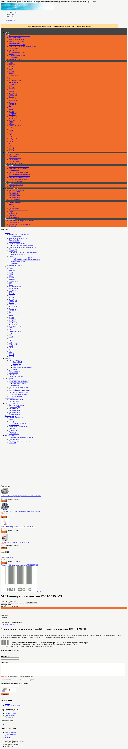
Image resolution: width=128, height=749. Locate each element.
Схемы (11, 54)
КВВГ (11, 90)
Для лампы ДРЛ (14, 192)
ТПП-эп (11, 147)
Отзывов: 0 (5, 623)
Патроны (12, 212)
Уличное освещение (15, 181)
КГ (10, 106)
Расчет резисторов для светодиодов (25, 252)
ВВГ (10, 77)
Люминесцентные (15, 158)
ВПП (10, 86)
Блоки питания (14, 217)
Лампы (7, 152)
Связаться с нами (10, 713)
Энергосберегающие (16, 163)
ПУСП (11, 142)
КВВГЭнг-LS (13, 100)
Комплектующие (10, 201)
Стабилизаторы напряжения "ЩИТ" (21, 220)
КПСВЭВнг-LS (14, 116)
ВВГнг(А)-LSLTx (15, 81)
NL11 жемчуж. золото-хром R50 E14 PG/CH (23, 565)
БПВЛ (11, 70)
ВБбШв (11, 72)
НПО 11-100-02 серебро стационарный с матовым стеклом (21, 496)
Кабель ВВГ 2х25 (7, 557)
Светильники (13, 48)
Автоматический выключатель (19, 36)
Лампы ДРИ (17, 364)
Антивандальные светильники (19, 174)
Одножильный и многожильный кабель (22, 46)
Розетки (11, 206)
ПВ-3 (10, 129)
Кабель (7, 61)
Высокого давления (15, 154)
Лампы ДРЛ (17, 365)
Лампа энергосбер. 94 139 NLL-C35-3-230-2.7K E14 (18, 527)
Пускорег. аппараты (11, 188)
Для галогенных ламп (16, 190)
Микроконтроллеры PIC (17, 45)
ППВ (10, 136)
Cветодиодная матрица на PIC (23, 245)
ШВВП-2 (12, 151)
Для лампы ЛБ (14, 194)
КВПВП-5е (12, 104)
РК (10, 143)
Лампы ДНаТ (17, 362)
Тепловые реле (14, 222)
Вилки (11, 204)
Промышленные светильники (19, 167)
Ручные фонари (14, 170)
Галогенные (13, 156)
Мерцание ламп (14, 43)
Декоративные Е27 (19, 383)
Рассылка (8, 738)
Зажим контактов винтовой (18, 210)
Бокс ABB (12, 226)
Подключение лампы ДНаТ (22, 258)
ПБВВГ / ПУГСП (15, 125)
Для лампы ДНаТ (15, 195)
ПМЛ (10, 134)
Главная (3, 565)
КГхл (10, 107)
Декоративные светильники (18, 168)
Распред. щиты (10, 219)
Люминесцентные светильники (19, 176)
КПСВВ (11, 111)
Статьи (7, 34)
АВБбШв (12, 64)
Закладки (8, 736)
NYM (11, 63)
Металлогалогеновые (16, 185)
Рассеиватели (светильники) (18, 172)
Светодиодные (14, 161)
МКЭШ (11, 124)
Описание (4, 624)
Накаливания (13, 159)
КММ (11, 109)
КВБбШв (12, 88)
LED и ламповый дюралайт (18, 179)
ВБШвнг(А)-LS (14, 75)
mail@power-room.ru (10, 20)
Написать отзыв (17, 623)
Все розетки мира (15, 37)
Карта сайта (9, 717)
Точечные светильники (17, 55)
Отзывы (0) (12, 624)
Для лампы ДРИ (14, 197)
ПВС (10, 133)
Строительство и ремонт (17, 52)
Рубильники (13, 213)
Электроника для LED (16, 203)
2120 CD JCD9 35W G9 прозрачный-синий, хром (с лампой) (21, 511)
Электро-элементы (15, 59)
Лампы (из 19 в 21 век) (16, 41)
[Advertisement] (11, 465)
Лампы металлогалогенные (22, 367)
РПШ (10, 145)
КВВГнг (11, 91)
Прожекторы (9, 183)
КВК (10, 102)
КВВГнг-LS (13, 95)
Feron (14, 601)
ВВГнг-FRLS (13, 82)
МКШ (11, 122)
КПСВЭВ (12, 115)
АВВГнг (12, 68)
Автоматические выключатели (19, 224)
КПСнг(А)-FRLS (14, 118)
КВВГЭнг (12, 98)
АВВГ (11, 66)
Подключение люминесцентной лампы (26, 260)
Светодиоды (13, 50)
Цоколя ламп (13, 57)
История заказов (10, 734)
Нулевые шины (14, 208)
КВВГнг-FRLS (14, 93)
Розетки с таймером (19, 423)
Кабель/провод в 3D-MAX (18, 39)
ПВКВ (11, 131)
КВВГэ (11, 97)
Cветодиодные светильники (18, 177)
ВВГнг (11, 79)
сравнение (4, 617)
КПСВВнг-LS (13, 113)
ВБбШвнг (12, 73)
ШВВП (11, 149)
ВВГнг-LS (12, 84)
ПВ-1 (10, 127)
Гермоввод (12, 215)
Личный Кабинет (11, 732)
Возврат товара (10, 715)
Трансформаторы (14, 199)
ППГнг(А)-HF (13, 138)
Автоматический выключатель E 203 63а (15, 542)
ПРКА (11, 140)
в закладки (4, 615)
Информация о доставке (13, 705)
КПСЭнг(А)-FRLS (15, 120)
